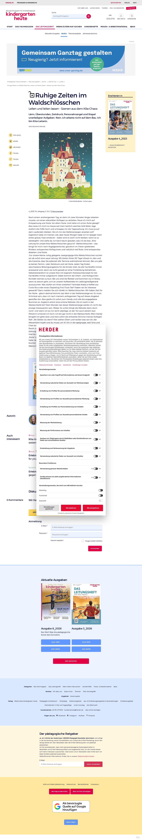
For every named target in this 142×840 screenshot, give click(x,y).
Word (15, 141)
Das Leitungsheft (45, 27)
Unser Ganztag (79, 705)
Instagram (73, 715)
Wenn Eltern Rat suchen (69, 27)
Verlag (127, 3)
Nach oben (70, 822)
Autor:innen (95, 8)
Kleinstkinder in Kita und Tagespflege (58, 705)
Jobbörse (131, 8)
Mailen (16, 165)
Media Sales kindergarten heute (25, 701)
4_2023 (61, 82)
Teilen (15, 153)
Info (134, 3)
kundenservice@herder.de (73, 710)
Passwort (43, 533)
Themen (105, 8)
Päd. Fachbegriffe (117, 8)
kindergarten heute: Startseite (17, 82)
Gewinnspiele (75, 696)
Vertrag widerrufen (59, 791)
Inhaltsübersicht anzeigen (116, 146)
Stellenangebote (75, 701)
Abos (132, 27)
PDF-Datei (17, 135)
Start (10, 27)
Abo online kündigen (93, 710)
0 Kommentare (57, 211)
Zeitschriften (116, 3)
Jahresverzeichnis (90, 34)
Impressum (95, 784)
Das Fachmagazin (24, 27)
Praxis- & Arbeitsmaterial (114, 27)
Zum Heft (56, 642)
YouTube (81, 715)
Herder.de (10, 3)
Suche (54, 12)
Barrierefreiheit (83, 784)
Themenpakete (74, 34)
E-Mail (44, 526)
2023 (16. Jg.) (52, 82)
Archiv (64, 33)
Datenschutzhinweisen (86, 756)
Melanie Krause (38, 126)
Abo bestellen (71, 661)
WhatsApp (63, 701)
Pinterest (91, 715)
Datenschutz (71, 784)
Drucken (17, 147)
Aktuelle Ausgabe (52, 34)
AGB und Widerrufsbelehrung (53, 784)
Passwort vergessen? (57, 540)
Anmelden (95, 548)
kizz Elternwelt (92, 705)
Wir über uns (83, 8)
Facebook (61, 715)
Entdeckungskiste (126, 701)
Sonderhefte (91, 27)
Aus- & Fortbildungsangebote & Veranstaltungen (101, 701)
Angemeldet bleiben (93, 541)
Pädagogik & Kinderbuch (27, 3)
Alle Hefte (55, 649)
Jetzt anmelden (93, 764)
